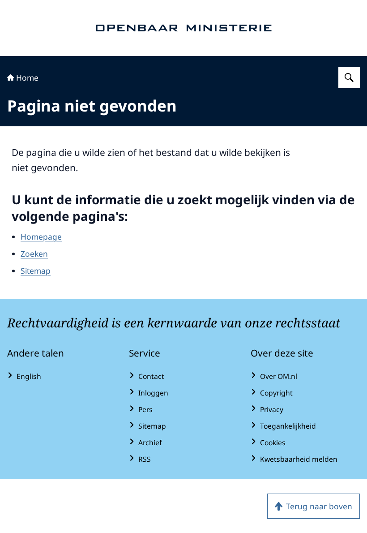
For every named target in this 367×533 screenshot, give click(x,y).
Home (27, 77)
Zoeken (34, 253)
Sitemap (36, 270)
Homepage (41, 236)
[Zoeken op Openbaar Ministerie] (349, 77)
